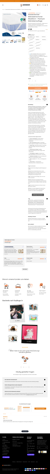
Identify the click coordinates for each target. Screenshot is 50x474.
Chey (5, 258)
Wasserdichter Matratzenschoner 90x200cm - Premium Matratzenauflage (18, 9)
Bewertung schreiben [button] (40, 408)
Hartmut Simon (29, 246)
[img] (5, 416)
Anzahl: (29, 78)
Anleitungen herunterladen (38, 194)
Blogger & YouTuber (16, 439)
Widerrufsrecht (19, 461)
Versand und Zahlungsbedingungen (16, 445)
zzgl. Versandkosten (41, 30)
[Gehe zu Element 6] (23, 40)
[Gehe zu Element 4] (15, 41)
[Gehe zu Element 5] (19, 41)
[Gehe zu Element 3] (11, 41)
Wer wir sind (14, 441)
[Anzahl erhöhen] (35, 81)
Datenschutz (25, 461)
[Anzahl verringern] (29, 81)
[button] (6, 254)
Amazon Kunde (29, 258)
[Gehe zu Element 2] (7, 41)
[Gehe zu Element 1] (3, 41)
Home (3, 9)
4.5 (29, 13)
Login (37, 461)
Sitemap (13, 461)
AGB (29, 461)
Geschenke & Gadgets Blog (17, 442)
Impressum (33, 461)
